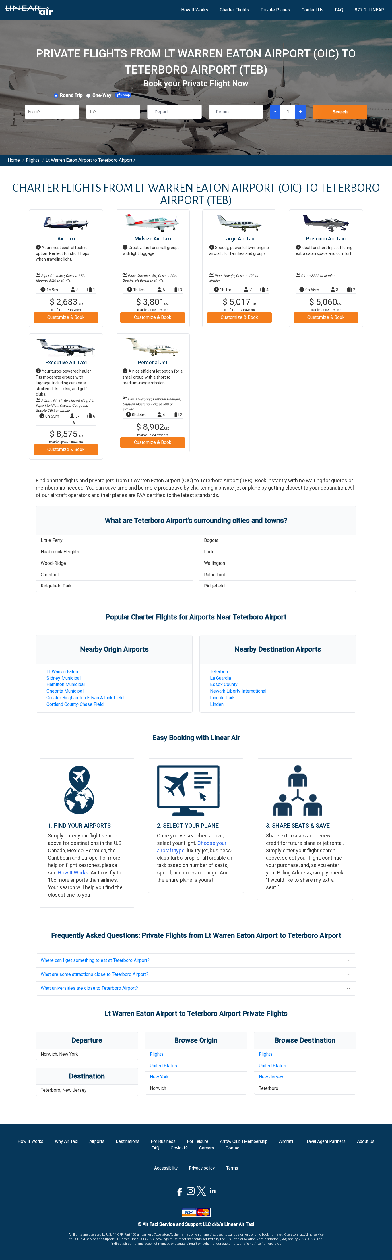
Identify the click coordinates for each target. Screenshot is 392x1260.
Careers (206, 1148)
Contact (233, 1148)
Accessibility (166, 1168)
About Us (365, 1141)
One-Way (101, 95)
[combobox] (28, 112)
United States (163, 1065)
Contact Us (312, 10)
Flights (157, 1054)
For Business (163, 1141)
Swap (125, 95)
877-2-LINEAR (369, 10)
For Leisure (197, 1141)
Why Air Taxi (66, 1141)
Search (340, 112)
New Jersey (271, 1077)
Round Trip (71, 95)
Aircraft (286, 1141)
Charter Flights (234, 10)
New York (159, 1077)
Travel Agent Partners (325, 1141)
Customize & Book (66, 317)
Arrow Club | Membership (243, 1141)
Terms (232, 1168)
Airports (96, 1141)
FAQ (339, 10)
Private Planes (275, 10)
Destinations (127, 1141)
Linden (217, 704)
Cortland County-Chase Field (75, 704)
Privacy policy (202, 1168)
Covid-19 (179, 1148)
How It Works (194, 10)
